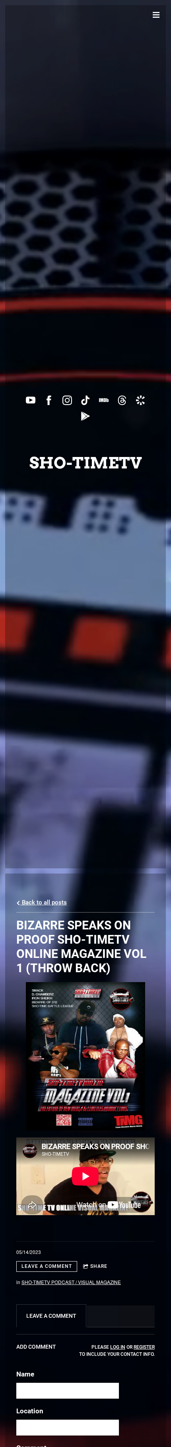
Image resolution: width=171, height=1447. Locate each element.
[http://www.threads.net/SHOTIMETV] (122, 400)
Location (29, 1411)
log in (117, 1347)
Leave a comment (46, 1266)
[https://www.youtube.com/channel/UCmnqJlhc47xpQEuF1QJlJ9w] (30, 400)
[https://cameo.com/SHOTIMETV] (140, 400)
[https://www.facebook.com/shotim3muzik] (49, 400)
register (144, 1347)
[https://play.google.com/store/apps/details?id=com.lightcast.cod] (85, 416)
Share (98, 1266)
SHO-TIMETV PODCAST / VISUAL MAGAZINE (71, 1282)
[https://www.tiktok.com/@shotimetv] (85, 400)
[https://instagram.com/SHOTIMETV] (67, 400)
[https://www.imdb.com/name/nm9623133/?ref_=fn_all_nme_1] (104, 400)
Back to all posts (43, 902)
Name (25, 1374)
